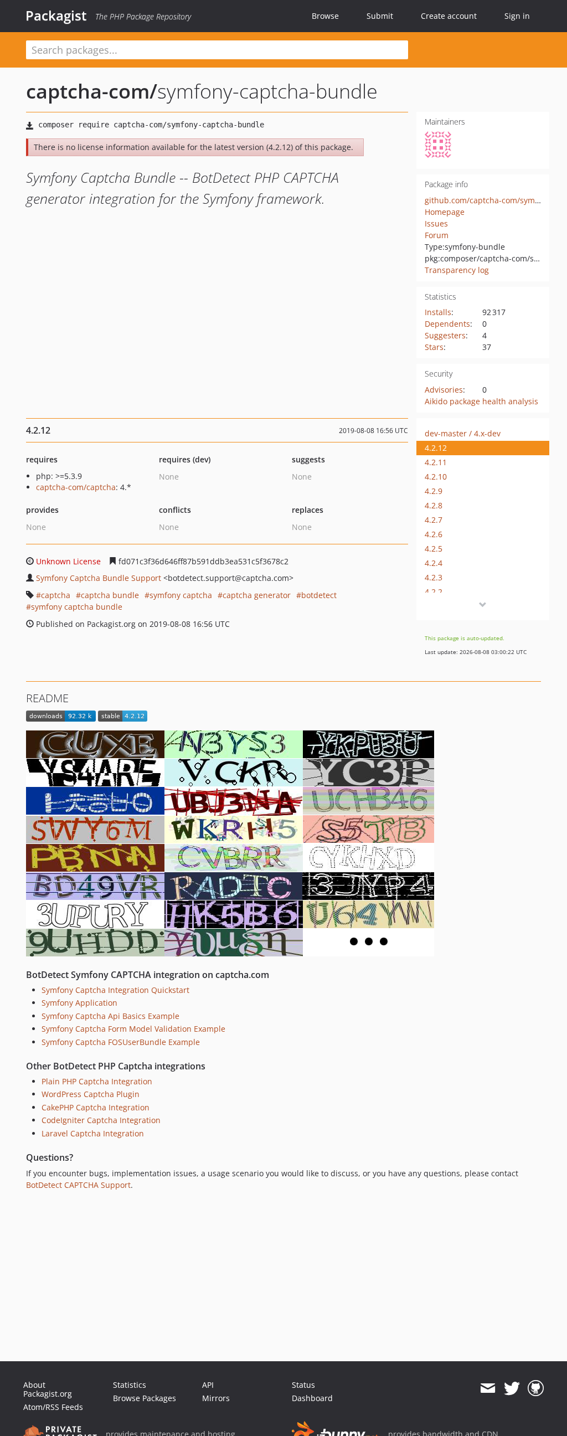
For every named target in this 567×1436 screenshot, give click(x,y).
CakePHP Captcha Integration (96, 1107)
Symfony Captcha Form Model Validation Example (133, 1028)
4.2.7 (433, 519)
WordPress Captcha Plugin (91, 1094)
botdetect (319, 595)
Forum (437, 235)
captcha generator (257, 595)
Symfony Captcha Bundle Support (98, 578)
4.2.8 (433, 505)
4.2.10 (436, 476)
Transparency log (457, 270)
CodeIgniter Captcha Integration (101, 1120)
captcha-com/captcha (76, 487)
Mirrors (216, 1398)
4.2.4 (433, 563)
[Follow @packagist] (512, 1388)
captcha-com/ (91, 91)
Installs (438, 312)
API (208, 1385)
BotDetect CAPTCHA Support (78, 1185)
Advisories (444, 389)
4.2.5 (433, 548)
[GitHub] (536, 1388)
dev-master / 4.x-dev (463, 433)
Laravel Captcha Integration (93, 1133)
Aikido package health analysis (481, 401)
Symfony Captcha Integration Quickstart (115, 990)
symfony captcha (181, 595)
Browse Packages (144, 1398)
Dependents (447, 323)
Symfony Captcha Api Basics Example (110, 1016)
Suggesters (445, 335)
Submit (380, 16)
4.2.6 (433, 534)
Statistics (129, 1385)
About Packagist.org (47, 1389)
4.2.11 (436, 462)
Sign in (517, 16)
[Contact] (488, 1388)
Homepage (445, 212)
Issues (436, 223)
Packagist (56, 15)
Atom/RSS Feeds (53, 1407)
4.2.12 (436, 447)
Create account (449, 16)
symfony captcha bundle (76, 606)
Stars (434, 347)
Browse (325, 16)
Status (303, 1385)
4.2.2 (433, 591)
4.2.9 (433, 491)
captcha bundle (110, 595)
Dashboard (312, 1398)
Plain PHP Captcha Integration (97, 1081)
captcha (55, 595)
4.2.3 (433, 577)
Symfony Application (79, 1002)
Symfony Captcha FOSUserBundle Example (121, 1042)
